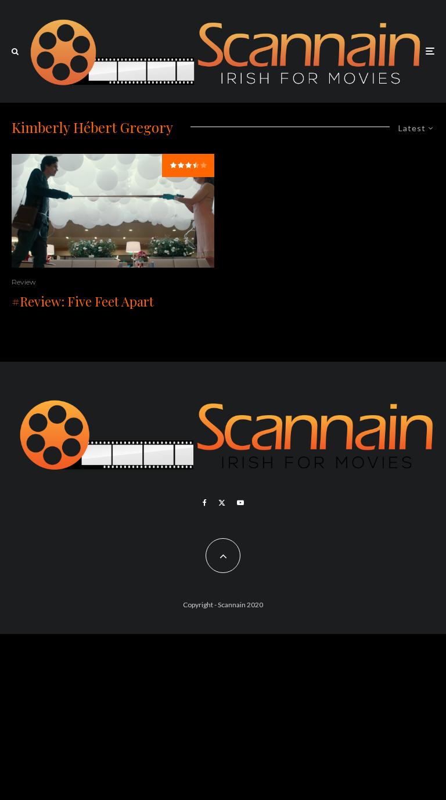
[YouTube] (240, 502)
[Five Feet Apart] (113, 211)
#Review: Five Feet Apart (83, 301)
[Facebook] (205, 502)
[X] (222, 502)
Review (24, 282)
